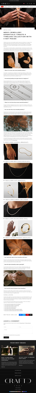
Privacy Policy (22, 323)
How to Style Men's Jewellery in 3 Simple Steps (11, 305)
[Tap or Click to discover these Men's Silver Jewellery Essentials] (18, 92)
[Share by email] (30, 315)
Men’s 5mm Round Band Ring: (16, 218)
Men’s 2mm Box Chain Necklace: (17, 161)
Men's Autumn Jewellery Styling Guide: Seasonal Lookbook (13, 310)
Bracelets (14, 6)
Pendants (9, 6)
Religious (31, 6)
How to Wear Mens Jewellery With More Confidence (7, 359)
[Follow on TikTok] (21, 385)
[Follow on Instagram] (19, 385)
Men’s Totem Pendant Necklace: (18, 237)
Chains (6, 6)
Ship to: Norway (18, 387)
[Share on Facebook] (20, 315)
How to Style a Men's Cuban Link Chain (10, 306)
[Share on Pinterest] (27, 315)
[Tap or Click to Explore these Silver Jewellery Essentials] (18, 60)
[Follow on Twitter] (16, 385)
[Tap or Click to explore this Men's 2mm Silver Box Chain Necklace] (18, 170)
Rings (18, 6)
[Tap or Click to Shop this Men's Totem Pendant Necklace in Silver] (18, 247)
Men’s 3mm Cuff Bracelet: (15, 180)
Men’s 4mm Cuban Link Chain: (16, 199)
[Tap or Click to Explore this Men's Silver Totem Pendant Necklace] (18, 123)
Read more (3, 366)
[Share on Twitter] (24, 315)
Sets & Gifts (23, 6)
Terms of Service (28, 323)
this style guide (15, 140)
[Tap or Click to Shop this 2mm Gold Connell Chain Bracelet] (18, 151)
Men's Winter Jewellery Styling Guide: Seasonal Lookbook (13, 309)
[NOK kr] (23, 3)
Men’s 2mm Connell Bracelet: (17, 142)
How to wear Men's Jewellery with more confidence (12, 304)
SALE (2, 6)
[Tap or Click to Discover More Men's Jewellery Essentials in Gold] (18, 278)
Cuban (27, 6)
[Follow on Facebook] (14, 385)
